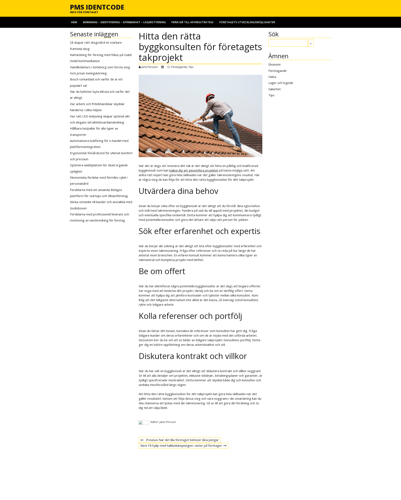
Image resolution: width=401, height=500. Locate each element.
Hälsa (272, 77)
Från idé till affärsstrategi (192, 22)
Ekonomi (274, 64)
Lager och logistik (280, 83)
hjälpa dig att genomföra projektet (193, 170)
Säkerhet (274, 89)
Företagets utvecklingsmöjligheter (247, 22)
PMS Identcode (97, 7)
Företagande (179, 67)
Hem (74, 22)
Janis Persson (149, 67)
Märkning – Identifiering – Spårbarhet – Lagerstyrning (124, 22)
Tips (190, 67)
